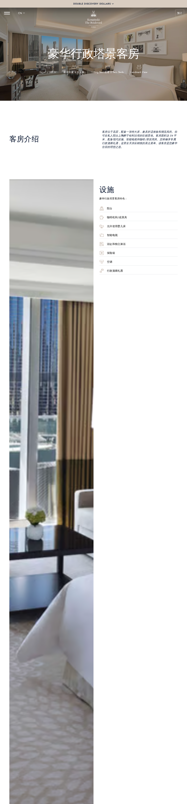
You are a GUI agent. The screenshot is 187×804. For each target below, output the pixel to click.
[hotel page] (93, 13)
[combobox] (22, 13)
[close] (113, 4)
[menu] (7, 13)
